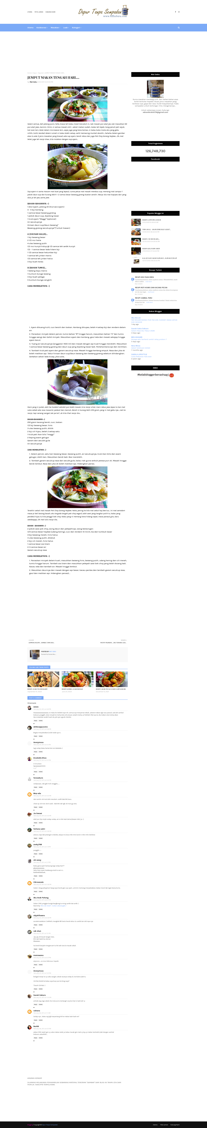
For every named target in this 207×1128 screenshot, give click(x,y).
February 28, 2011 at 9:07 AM (42, 1028)
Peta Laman (39, 12)
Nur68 (36, 1026)
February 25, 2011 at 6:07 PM (42, 900)
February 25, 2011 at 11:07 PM (42, 973)
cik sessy (37, 860)
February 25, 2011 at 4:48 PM (42, 729)
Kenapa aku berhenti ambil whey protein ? (149, 339)
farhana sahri (39, 829)
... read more (148, 281)
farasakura (38, 778)
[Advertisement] (103, 52)
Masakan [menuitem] (55, 27)
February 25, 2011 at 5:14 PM (42, 847)
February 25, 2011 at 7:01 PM (42, 933)
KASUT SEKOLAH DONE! (140, 348)
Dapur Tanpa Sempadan (50, 1125)
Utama (29, 12)
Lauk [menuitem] (65, 27)
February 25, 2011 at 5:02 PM (42, 780)
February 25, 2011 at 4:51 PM (42, 745)
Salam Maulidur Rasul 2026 (143, 331)
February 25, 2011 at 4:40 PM (42, 709)
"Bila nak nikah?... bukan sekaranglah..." (53, 906)
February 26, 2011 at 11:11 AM (42, 1013)
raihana (36, 1011)
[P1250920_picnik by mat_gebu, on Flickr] (77, 404)
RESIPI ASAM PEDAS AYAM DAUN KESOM (111, 689)
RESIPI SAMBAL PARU (143, 298)
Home (29, 73)
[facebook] (175, 12)
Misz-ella (37, 793)
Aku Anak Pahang (41, 898)
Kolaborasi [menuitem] (41, 27)
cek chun (37, 931)
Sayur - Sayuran (38, 73)
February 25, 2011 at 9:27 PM (42, 957)
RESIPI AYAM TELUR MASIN (37, 689)
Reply (35, 720)
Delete (40, 720)
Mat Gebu (33, 82)
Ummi (35, 707)
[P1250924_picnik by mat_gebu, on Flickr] (77, 121)
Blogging (30, 1125)
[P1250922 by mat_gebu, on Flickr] (77, 188)
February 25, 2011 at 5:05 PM (42, 816)
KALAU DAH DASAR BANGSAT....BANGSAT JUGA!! (159, 258)
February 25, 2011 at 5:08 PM (42, 831)
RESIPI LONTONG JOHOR (151, 220)
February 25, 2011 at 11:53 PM (42, 997)
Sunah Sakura (39, 995)
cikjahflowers (39, 915)
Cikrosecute (38, 882)
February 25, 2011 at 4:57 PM (42, 760)
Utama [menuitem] (30, 27)
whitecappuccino (40, 727)
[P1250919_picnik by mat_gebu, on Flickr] (77, 507)
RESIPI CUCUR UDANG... (151, 239)
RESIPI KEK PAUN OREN (151, 249)
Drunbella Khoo (39, 758)
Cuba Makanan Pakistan (141, 356)
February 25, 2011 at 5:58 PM (42, 884)
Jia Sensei (37, 813)
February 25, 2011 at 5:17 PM (42, 862)
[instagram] (179, 12)
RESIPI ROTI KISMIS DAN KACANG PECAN (151, 288)
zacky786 (37, 844)
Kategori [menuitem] (76, 27)
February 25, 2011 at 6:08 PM (42, 918)
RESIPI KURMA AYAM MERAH (72, 689)
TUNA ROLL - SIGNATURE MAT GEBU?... (156, 229)
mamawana (38, 955)
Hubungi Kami (50, 12)
